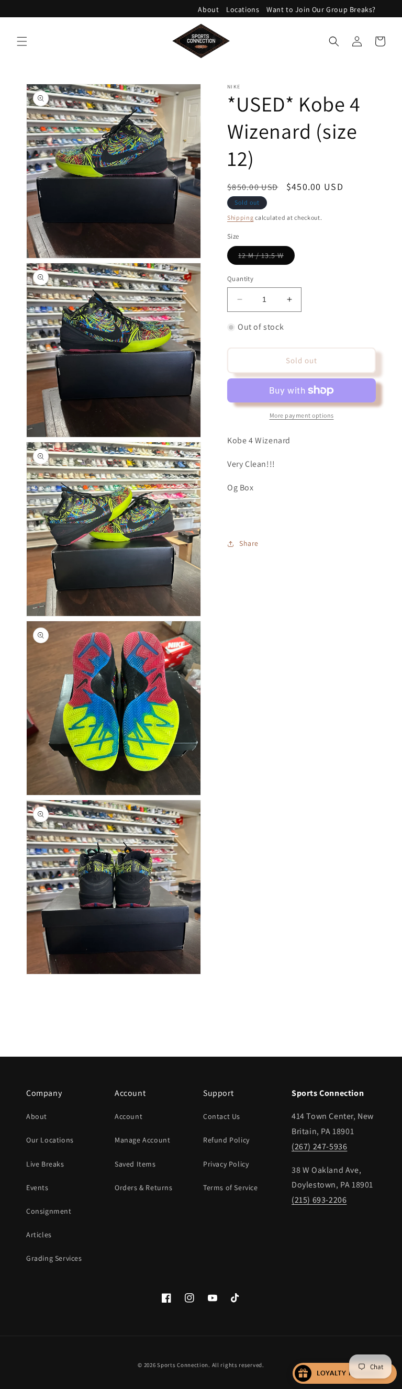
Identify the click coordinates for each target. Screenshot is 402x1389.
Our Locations (50, 1140)
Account (128, 1116)
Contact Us (221, 1116)
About (208, 9)
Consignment (49, 1211)
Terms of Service (230, 1187)
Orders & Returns (144, 1187)
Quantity (240, 278)
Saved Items (135, 1164)
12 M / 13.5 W (266, 257)
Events (37, 1187)
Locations (242, 9)
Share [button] (249, 543)
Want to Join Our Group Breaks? (321, 9)
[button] (22, 41)
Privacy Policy (226, 1164)
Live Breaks (45, 1164)
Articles (39, 1234)
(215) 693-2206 (319, 1199)
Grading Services (54, 1258)
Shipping (240, 217)
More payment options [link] (302, 415)
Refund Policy (226, 1140)
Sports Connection (182, 1365)
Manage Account (142, 1140)
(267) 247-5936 (319, 1146)
